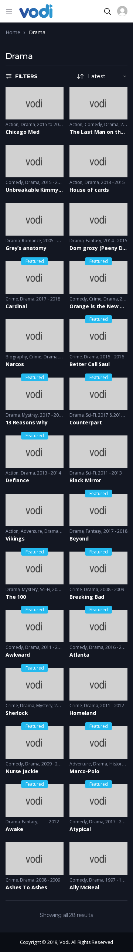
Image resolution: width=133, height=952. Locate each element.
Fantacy (29, 822)
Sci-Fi (91, 415)
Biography (16, 357)
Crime (12, 299)
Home (13, 32)
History (116, 764)
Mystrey (30, 415)
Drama (28, 124)
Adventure (31, 531)
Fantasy (93, 240)
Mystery (30, 589)
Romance (31, 240)
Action (12, 124)
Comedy (93, 124)
